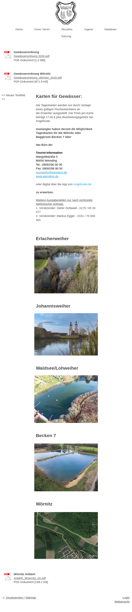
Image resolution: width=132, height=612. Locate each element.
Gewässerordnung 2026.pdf (31, 56)
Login (126, 597)
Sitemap (30, 597)
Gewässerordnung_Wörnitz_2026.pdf (38, 77)
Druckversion (14, 597)
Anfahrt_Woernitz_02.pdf (30, 578)
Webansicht (122, 601)
